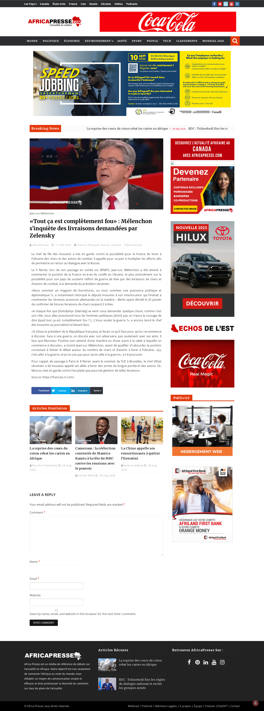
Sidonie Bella (85, 475)
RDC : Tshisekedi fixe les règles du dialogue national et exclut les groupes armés (142, 684)
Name (35, 562)
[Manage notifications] (255, 703)
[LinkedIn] (225, 4)
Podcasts (131, 4)
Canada (44, 4)
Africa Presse (35, 706)
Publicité (147, 706)
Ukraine (106, 4)
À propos (185, 706)
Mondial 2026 (213, 41)
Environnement (98, 41)
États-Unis (59, 4)
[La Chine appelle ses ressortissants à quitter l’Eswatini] (142, 430)
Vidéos (118, 4)
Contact (235, 706)
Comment (37, 512)
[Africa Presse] (55, 21)
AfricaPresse (41, 245)
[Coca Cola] (168, 22)
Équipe (198, 706)
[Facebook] (214, 4)
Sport (137, 41)
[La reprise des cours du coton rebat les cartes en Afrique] (51, 430)
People (152, 41)
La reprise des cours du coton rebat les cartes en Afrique (102, 128)
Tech (167, 41)
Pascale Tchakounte (45, 465)
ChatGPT (222, 706)
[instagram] (237, 4)
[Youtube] (231, 4)
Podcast (210, 706)
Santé (122, 41)
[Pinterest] (220, 4)
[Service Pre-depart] (132, 115)
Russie (93, 4)
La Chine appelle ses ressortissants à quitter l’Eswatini (140, 453)
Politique (51, 41)
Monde (32, 41)
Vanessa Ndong (133, 465)
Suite (97, 390)
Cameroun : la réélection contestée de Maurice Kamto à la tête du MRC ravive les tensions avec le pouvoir (95, 458)
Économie (72, 41)
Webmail (133, 706)
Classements (187, 41)
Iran (83, 4)
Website (35, 595)
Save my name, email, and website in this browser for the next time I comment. (83, 614)
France (73, 4)
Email (34, 579)
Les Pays (29, 4)
